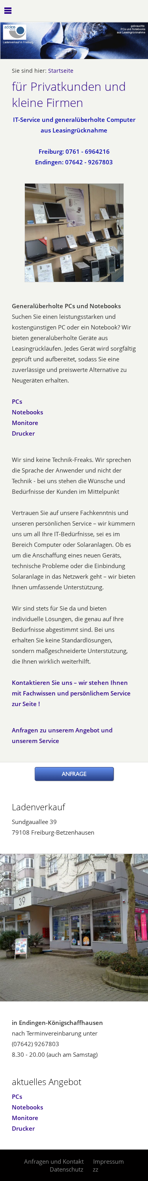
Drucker (23, 433)
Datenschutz (66, 1169)
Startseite (60, 70)
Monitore (25, 423)
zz (95, 1169)
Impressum (108, 1161)
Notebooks (27, 412)
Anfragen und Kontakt (54, 1161)
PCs (17, 401)
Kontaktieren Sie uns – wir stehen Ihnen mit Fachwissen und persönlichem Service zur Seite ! (71, 693)
